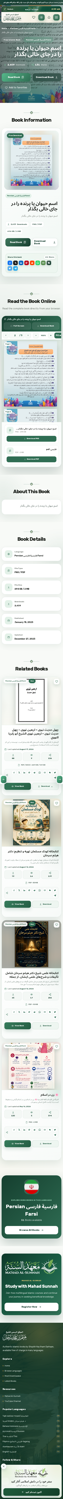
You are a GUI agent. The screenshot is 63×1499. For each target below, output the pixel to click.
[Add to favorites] (56, 681)
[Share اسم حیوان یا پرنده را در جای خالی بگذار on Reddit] (32, 263)
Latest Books (10, 1381)
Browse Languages (13, 1371)
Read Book (14, 77)
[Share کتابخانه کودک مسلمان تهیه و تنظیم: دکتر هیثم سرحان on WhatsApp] (39, 890)
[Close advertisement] (3, 1466)
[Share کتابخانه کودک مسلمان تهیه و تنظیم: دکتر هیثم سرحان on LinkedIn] (24, 890)
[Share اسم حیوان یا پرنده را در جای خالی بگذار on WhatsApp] (37, 263)
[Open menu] (56, 17)
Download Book (45, 77)
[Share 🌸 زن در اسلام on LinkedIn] (24, 1129)
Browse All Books (29, 1230)
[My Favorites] (33, 17)
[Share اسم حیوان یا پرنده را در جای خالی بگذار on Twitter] (10, 268)
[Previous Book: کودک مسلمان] (3, 779)
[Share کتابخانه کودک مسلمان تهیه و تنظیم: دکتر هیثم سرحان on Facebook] (14, 890)
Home (4, 28)
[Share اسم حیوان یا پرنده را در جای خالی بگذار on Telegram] (15, 268)
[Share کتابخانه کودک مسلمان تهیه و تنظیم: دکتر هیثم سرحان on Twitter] (55, 890)
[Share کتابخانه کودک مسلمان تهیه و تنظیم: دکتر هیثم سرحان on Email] (44, 890)
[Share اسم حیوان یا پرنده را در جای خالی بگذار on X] (15, 263)
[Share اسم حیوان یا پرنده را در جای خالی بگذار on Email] (43, 263)
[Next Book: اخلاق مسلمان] (59, 779)
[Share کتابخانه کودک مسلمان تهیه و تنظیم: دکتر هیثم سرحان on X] (19, 890)
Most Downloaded (13, 1376)
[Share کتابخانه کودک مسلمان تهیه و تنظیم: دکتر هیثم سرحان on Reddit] (34, 890)
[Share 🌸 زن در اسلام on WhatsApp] (39, 1129)
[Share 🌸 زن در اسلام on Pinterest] (29, 1129)
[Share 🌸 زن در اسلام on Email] (44, 1129)
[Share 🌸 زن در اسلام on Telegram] (55, 1135)
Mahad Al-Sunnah (13, 1396)
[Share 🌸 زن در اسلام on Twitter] (55, 1129)
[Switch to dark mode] (41, 17)
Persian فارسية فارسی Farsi (22, 28)
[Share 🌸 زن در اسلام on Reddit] (34, 1129)
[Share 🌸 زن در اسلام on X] (19, 1129)
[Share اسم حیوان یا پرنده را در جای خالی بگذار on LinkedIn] (21, 263)
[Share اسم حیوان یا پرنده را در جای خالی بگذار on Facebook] (10, 263)
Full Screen (18, 326)
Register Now (29, 1307)
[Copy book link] (49, 263)
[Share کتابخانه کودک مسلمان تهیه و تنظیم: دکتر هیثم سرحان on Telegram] (55, 895)
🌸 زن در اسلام (50, 1094)
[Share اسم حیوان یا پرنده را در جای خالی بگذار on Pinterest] (26, 263)
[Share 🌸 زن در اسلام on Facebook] (14, 1129)
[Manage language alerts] (49, 17)
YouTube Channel (13, 1401)
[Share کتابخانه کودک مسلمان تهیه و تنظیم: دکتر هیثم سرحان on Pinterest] (29, 890)
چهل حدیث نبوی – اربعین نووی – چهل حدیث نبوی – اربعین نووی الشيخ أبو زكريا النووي (33, 733)
